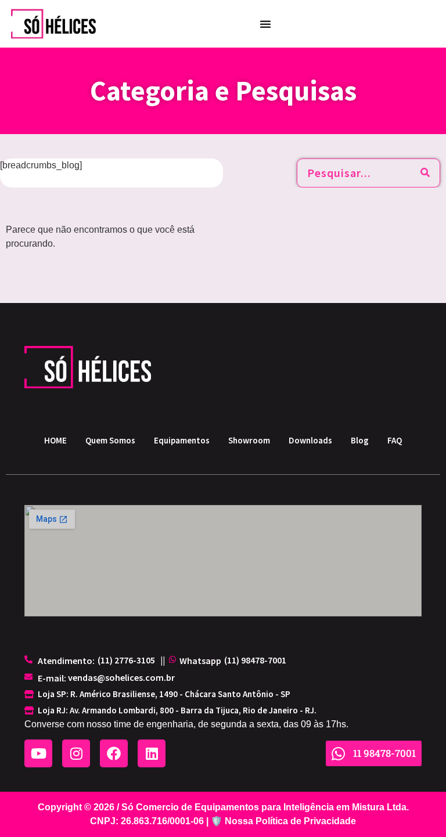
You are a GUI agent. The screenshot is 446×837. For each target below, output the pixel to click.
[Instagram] (76, 753)
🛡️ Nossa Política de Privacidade (283, 821)
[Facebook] (114, 753)
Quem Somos (110, 440)
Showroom (249, 440)
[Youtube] (38, 753)
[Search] (425, 173)
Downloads (310, 440)
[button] (126, 660)
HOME (55, 440)
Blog (360, 440)
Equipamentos (182, 440)
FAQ (394, 440)
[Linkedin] (152, 753)
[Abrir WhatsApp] (417, 807)
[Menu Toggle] (265, 24)
